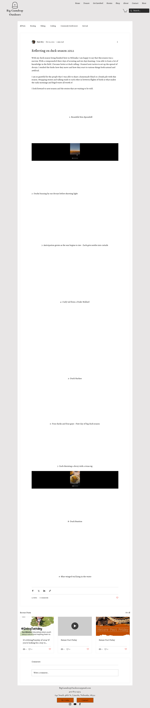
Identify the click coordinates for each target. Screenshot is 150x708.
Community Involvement (69, 26)
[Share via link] (50, 591)
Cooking (53, 26)
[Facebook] (79, 704)
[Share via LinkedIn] (44, 591)
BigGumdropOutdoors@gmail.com (75, 688)
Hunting (33, 26)
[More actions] (118, 42)
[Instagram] (70, 704)
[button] (125, 11)
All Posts (22, 26)
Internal (85, 26)
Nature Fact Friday (69, 640)
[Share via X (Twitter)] (38, 591)
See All (128, 613)
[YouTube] (75, 704)
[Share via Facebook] (33, 591)
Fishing (43, 26)
